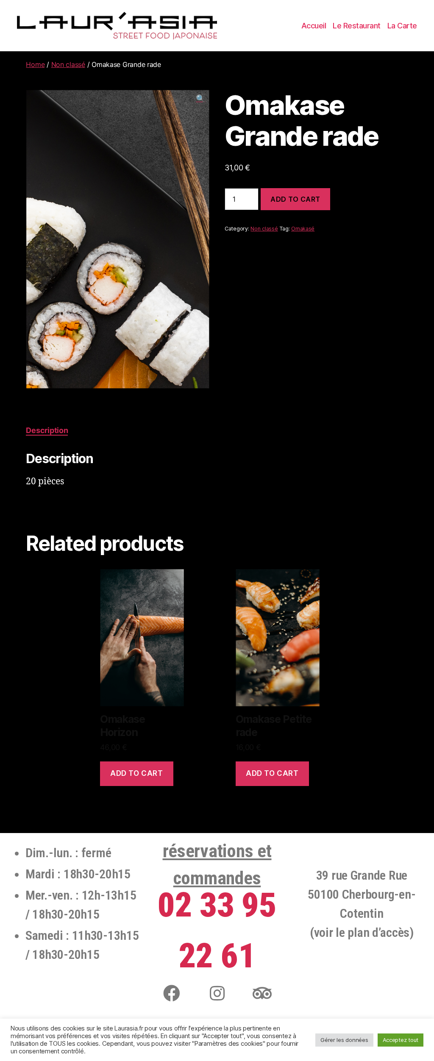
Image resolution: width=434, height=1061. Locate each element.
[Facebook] (172, 993)
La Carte (402, 25)
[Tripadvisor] (262, 993)
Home (35, 64)
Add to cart (295, 199)
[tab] (47, 430)
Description (47, 430)
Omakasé (302, 228)
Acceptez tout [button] (401, 1039)
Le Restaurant (357, 25)
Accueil (313, 25)
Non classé (68, 64)
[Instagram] (217, 993)
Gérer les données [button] (344, 1039)
